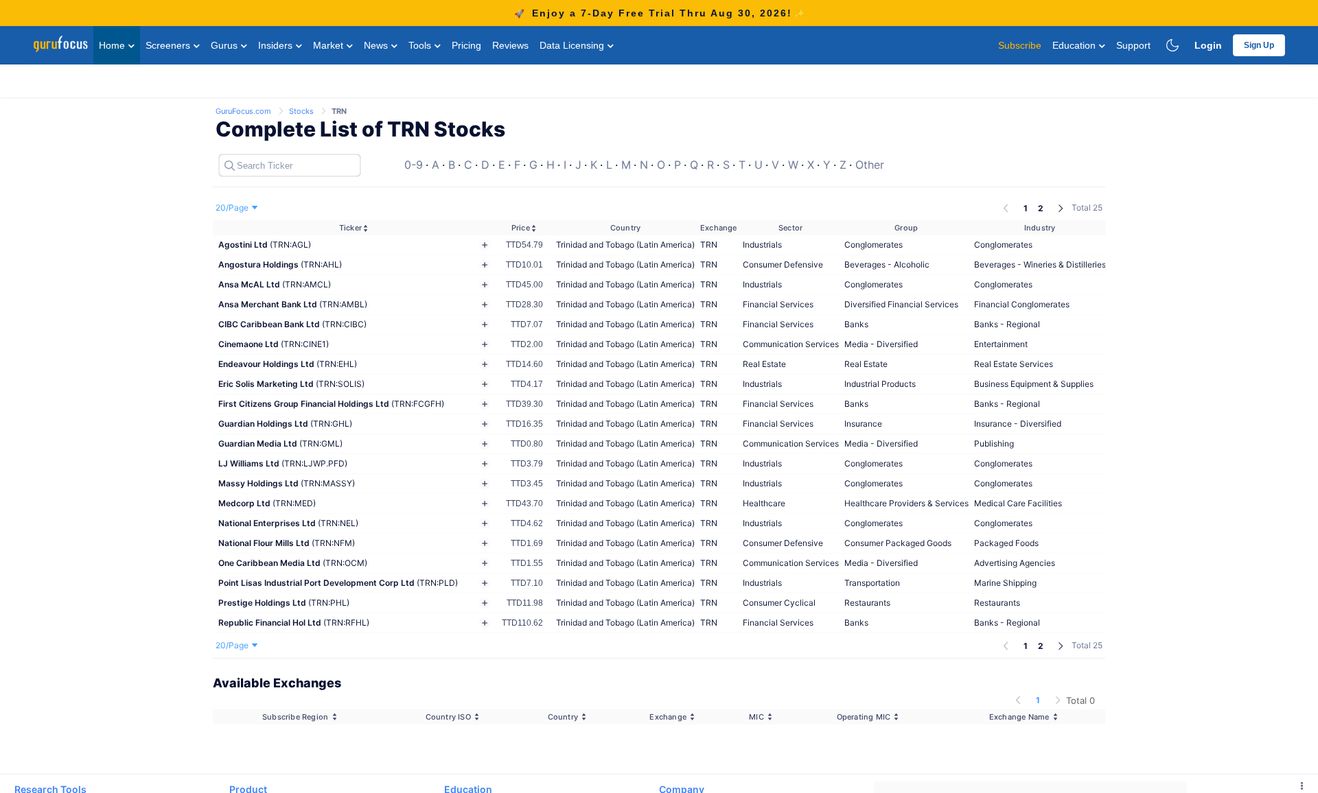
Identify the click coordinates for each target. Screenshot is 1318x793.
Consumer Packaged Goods (897, 543)
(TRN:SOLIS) (291, 384)
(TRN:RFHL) (293, 622)
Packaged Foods (1006, 543)
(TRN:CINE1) (273, 344)
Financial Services (778, 304)
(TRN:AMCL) (274, 284)
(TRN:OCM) (292, 563)
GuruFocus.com (244, 111)
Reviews (510, 45)
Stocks (302, 111)
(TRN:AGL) (264, 244)
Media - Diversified (881, 344)
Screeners (169, 45)
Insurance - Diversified (1017, 423)
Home (113, 45)
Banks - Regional (1007, 324)
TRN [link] (339, 111)
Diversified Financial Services (901, 304)
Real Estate (764, 364)
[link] (244, 110)
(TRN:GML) (280, 443)
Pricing (466, 45)
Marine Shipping (1005, 583)
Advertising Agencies (1014, 563)
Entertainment (1001, 344)
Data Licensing (573, 45)
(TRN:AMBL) (292, 304)
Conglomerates (873, 244)
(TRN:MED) (267, 503)
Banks (856, 324)
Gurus (225, 45)
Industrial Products (880, 384)
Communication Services (791, 344)
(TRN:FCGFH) (331, 404)
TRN (708, 244)
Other (869, 164)
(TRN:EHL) (287, 364)
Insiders (276, 45)
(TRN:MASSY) (286, 483)
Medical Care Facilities (1018, 503)
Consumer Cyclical (779, 602)
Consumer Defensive (783, 264)
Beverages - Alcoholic (886, 264)
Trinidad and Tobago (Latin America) (625, 244)
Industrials (762, 244)
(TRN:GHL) (285, 423)
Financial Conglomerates (1022, 304)
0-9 (413, 164)
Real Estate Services (1013, 364)
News (377, 45)
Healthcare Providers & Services (906, 503)
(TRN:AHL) (280, 264)
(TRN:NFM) (286, 543)
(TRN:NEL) (288, 523)
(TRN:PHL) (283, 602)
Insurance (863, 423)
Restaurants (867, 602)
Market (329, 45)
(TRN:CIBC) (292, 324)
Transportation (872, 583)
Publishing (994, 443)
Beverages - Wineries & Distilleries (1040, 264)
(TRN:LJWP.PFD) (282, 463)
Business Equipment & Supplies (1034, 384)
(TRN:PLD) (338, 583)
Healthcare (764, 503)
